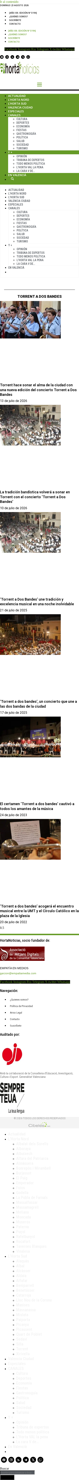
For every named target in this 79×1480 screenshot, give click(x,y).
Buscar (12, 179)
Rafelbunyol (25, 1236)
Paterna (22, 1226)
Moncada (23, 1217)
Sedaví (21, 1339)
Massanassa (26, 1309)
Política (22, 137)
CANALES (16, 1368)
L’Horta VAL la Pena (29, 167)
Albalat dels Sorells (32, 1143)
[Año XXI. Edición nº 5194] (23, 12)
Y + (10, 152)
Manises (23, 1305)
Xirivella (23, 1353)
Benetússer (25, 1290)
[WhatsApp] (28, 57)
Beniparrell (25, 1285)
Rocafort (23, 1241)
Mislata (22, 1314)
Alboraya (23, 1148)
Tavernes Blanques (31, 1246)
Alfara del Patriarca (32, 1158)
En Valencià (17, 175)
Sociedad (22, 144)
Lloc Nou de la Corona (34, 1300)
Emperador (25, 1182)
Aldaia (21, 1275)
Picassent (24, 1329)
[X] (23, 57)
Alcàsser (23, 1270)
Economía (23, 126)
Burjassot (23, 1173)
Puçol (20, 1231)
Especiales (16, 111)
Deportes (22, 122)
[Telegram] (17, 57)
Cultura (21, 119)
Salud (20, 141)
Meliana (22, 1212)
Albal (20, 1265)
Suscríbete (15, 20)
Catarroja (23, 1295)
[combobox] (17, 1472)
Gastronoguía (26, 133)
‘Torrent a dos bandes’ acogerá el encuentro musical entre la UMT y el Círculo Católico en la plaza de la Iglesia (39, 911)
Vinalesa (23, 1251)
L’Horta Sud (17, 103)
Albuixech (24, 1153)
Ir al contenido (9, 1)
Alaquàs (22, 1261)
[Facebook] (2, 57)
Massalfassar (27, 1202)
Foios (20, 1187)
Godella (22, 1192)
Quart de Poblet (29, 1334)
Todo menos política (30, 163)
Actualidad (17, 96)
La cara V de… (25, 171)
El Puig (21, 1178)
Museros (23, 1221)
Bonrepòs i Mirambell (33, 1168)
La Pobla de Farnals (32, 1197)
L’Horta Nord (18, 100)
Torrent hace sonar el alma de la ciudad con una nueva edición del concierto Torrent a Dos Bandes (38, 390)
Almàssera (24, 1163)
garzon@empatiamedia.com (18, 973)
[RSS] (12, 57)
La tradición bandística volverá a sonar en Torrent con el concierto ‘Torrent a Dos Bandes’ (35, 497)
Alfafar (22, 1280)
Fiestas (21, 130)
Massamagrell (27, 1207)
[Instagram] (7, 57)
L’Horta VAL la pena (32, 1436)
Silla (19, 1344)
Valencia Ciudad (20, 107)
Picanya (22, 1324)
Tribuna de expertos (30, 160)
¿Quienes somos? (18, 16)
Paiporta (23, 1319)
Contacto (15, 23)
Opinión (21, 156)
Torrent (22, 1348)
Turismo (22, 148)
